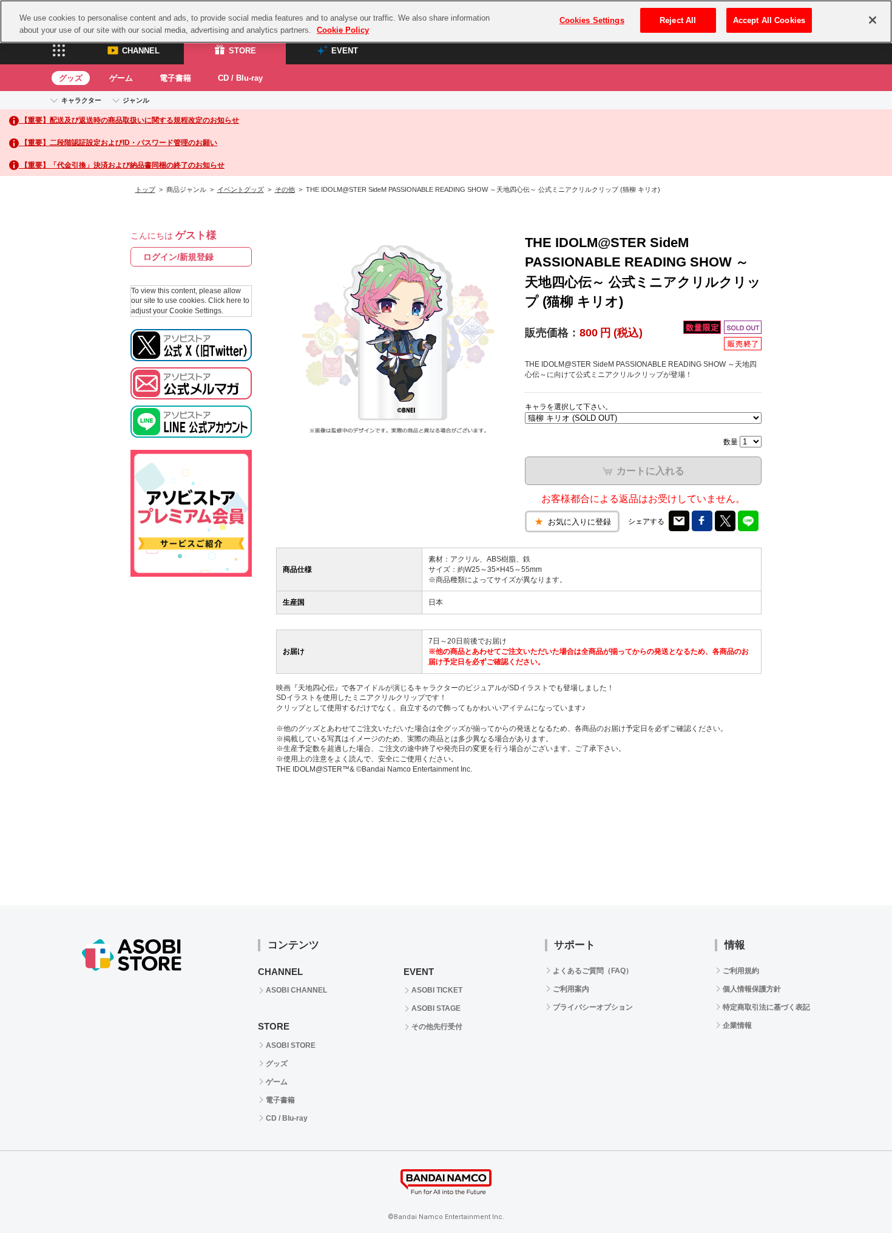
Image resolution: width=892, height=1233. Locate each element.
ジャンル (136, 100)
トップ (145, 189)
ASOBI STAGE (436, 1008)
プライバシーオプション (593, 1007)
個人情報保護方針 (752, 989)
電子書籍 (175, 78)
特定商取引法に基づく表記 (766, 1007)
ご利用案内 (571, 989)
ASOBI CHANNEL (296, 990)
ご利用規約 (741, 970)
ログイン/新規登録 (178, 257)
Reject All (678, 20)
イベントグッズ (240, 189)
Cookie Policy (343, 30)
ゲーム (121, 78)
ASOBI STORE (291, 1045)
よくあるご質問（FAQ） (593, 970)
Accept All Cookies (769, 20)
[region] (446, 21)
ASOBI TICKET (436, 990)
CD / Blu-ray (240, 78)
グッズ (71, 78)
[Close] (872, 20)
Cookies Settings (591, 20)
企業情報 (737, 1025)
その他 (285, 189)
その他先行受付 (436, 1026)
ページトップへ (852, 1193)
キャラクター (81, 100)
